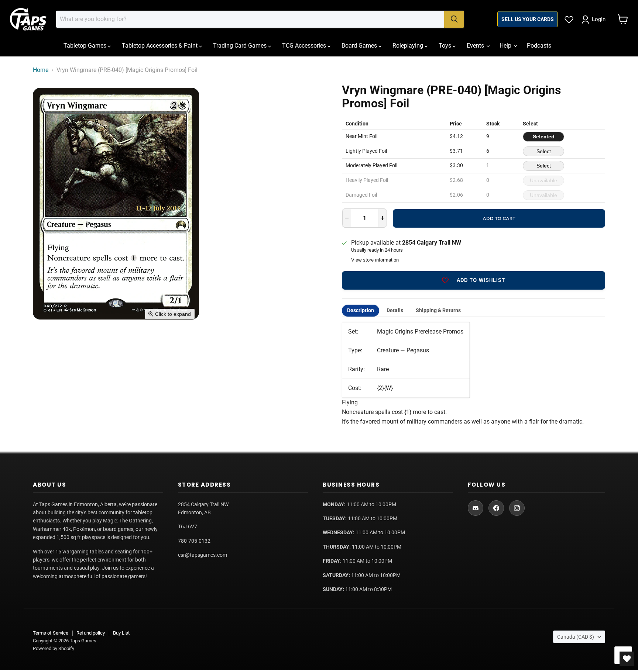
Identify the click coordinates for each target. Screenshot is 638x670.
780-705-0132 (194, 541)
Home (40, 70)
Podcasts (539, 45)
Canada (575, 637)
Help (506, 45)
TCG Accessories (304, 45)
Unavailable (543, 180)
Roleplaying (408, 45)
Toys (446, 45)
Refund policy (90, 633)
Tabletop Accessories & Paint (160, 45)
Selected (544, 136)
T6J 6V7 (187, 526)
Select (543, 151)
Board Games (360, 45)
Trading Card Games (240, 45)
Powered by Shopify (53, 648)
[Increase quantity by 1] (382, 218)
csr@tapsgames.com (202, 555)
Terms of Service (50, 633)
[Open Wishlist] (627, 659)
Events (476, 45)
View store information (375, 260)
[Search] (454, 19)
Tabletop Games (86, 45)
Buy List (121, 633)
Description (360, 310)
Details (395, 310)
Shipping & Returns (438, 310)
